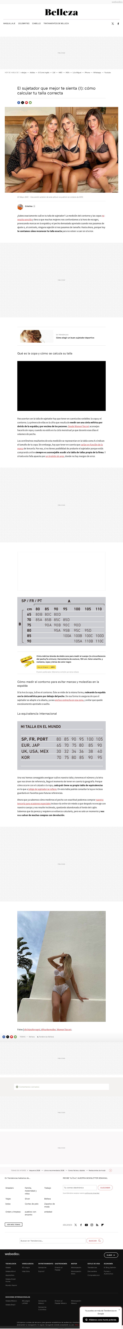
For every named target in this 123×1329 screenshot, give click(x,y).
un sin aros (55, 456)
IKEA (67, 72)
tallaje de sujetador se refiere (42, 789)
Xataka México (11, 1301)
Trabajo (47, 1188)
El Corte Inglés (43, 72)
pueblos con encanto (30, 1213)
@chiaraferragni (32, 1029)
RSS (97, 1224)
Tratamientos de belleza (56, 23)
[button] (30, 206)
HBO (60, 72)
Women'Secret (64, 1029)
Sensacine (42, 1267)
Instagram (92, 1224)
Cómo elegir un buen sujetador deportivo (75, 337)
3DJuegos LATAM (26, 1302)
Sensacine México (42, 1302)
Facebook (118, 23)
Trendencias (92, 1267)
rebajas (23, 72)
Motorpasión (76, 1267)
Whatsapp (97, 72)
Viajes (8, 1198)
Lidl (54, 72)
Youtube (107, 72)
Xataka (8, 1267)
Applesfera (10, 1275)
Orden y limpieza (13, 1212)
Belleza (61, 12)
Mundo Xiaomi (11, 1285)
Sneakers (10, 1188)
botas (8, 1204)
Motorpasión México (76, 1302)
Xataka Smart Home (11, 1280)
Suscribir (105, 1188)
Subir (109, 1255)
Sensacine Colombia (42, 1308)
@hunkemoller (48, 1029)
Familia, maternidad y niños (31, 1191)
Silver (27, 1198)
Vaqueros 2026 (35, 1170)
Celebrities (23, 23)
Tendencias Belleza (46, 1037)
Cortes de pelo (31, 1204)
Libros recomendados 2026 (54, 1170)
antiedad (48, 1212)
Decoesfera (92, 1271)
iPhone (87, 72)
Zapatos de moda (49, 1205)
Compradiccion (94, 1275)
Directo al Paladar (58, 1268)
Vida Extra (26, 1271)
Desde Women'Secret (78, 426)
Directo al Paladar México (61, 1302)
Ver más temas (13, 1224)
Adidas (32, 72)
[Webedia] (117, 1)
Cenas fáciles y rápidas (76, 1170)
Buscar (93, 1241)
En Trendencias (62, 335)
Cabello (36, 23)
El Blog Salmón (110, 1267)
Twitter (112, 23)
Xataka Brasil (10, 1305)
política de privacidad (92, 1193)
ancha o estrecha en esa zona (69, 700)
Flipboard (26, 102)
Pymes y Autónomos (108, 1272)
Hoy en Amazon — (46, 667)
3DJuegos (26, 1267)
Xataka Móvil (11, 1271)
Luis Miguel (77, 72)
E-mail (30, 102)
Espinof (41, 1271)
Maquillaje (9, 23)
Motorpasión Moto (76, 1272)
